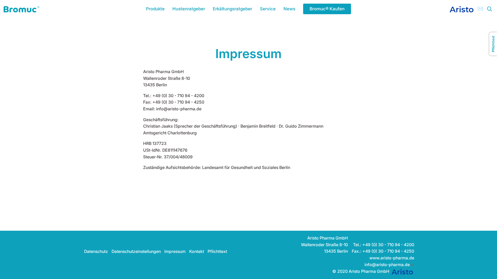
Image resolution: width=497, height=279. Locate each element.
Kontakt (196, 251)
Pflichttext (217, 251)
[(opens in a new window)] (461, 8)
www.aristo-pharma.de (391, 257)
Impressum (175, 251)
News (289, 8)
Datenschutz (96, 251)
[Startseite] (21, 8)
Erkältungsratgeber (232, 8)
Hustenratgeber (188, 8)
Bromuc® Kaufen (327, 8)
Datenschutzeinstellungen (136, 251)
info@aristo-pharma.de (387, 264)
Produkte (155, 8)
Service (268, 8)
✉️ (480, 8)
